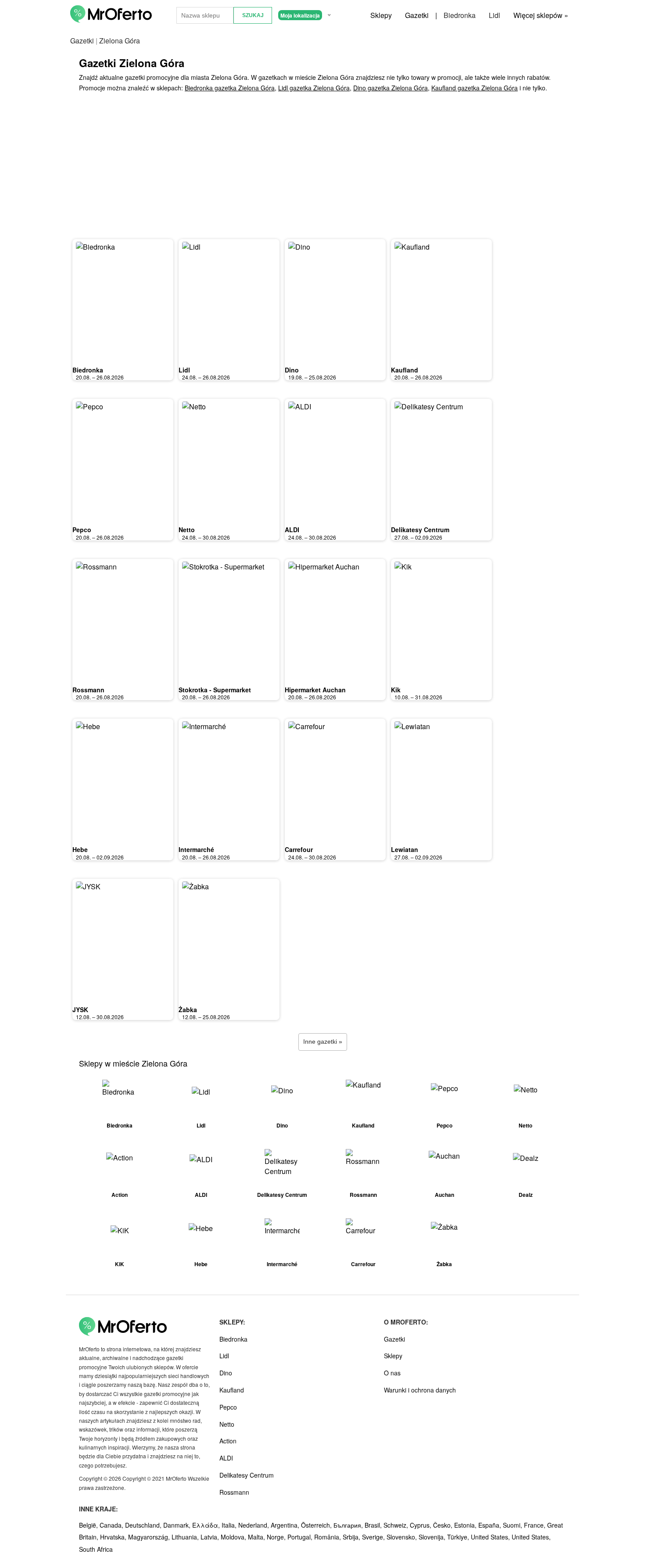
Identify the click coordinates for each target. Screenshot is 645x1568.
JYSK (80, 1009)
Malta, (257, 1536)
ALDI (292, 529)
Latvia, (211, 1536)
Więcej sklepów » (540, 15)
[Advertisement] (322, 168)
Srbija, (352, 1536)
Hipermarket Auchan (315, 689)
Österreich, (317, 1525)
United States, (491, 1536)
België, (89, 1525)
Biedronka (460, 15)
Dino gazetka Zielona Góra (390, 87)
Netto (187, 529)
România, (328, 1536)
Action (227, 1440)
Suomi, (513, 1525)
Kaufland (404, 369)
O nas (392, 1372)
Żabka (188, 1009)
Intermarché (196, 849)
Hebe (80, 849)
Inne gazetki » (322, 1041)
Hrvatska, (114, 1536)
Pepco (81, 529)
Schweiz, (396, 1525)
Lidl (494, 15)
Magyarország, (150, 1536)
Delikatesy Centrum (420, 529)
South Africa (96, 1549)
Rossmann (88, 689)
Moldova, (234, 1536)
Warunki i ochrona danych (420, 1389)
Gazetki (417, 15)
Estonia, (466, 1525)
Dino (292, 369)
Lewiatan (404, 849)
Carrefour (299, 849)
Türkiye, (459, 1536)
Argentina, (286, 1525)
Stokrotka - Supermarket (215, 689)
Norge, (277, 1536)
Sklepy (381, 15)
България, (349, 1525)
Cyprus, (421, 1525)
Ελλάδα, (207, 1525)
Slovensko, (403, 1536)
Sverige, (374, 1536)
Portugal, (300, 1536)
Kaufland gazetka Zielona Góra (474, 87)
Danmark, (177, 1525)
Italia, (230, 1525)
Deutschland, (144, 1525)
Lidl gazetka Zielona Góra (314, 87)
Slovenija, (433, 1536)
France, (535, 1525)
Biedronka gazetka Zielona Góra (230, 87)
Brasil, (374, 1525)
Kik (396, 689)
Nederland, (254, 1525)
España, (490, 1525)
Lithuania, (186, 1536)
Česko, (443, 1525)
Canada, (112, 1525)
